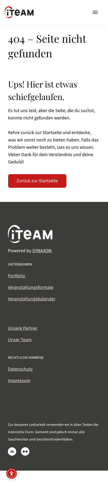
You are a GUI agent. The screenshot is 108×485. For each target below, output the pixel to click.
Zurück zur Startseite (37, 181)
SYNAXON (42, 250)
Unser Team (20, 340)
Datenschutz (20, 369)
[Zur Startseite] (19, 9)
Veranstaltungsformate (30, 287)
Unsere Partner (22, 328)
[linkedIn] (12, 451)
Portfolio (16, 276)
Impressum (19, 380)
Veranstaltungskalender (31, 299)
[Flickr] (25, 451)
